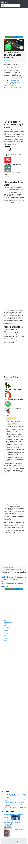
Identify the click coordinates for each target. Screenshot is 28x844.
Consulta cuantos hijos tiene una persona (14, 794)
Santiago (6, 630)
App (4, 567)
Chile (5, 623)
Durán (5, 642)
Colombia (6, 627)
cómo (7, 569)
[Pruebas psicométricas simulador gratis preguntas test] (15, 817)
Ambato (6, 637)
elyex (6, 2)
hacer (10, 569)
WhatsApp (9, 85)
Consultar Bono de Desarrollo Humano (14, 802)
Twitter (15, 36)
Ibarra (5, 640)
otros (21, 569)
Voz (12, 567)
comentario (19, 82)
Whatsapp (7, 36)
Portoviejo (6, 638)
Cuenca (6, 632)
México (5, 620)
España (5, 625)
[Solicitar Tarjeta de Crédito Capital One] (7, 833)
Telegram (21, 36)
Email (12, 36)
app (4, 569)
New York (6, 633)
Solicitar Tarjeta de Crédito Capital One (14, 829)
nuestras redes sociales (15, 80)
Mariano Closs (15, 569)
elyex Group (19, 841)
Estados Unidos (8, 622)
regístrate (6, 82)
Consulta (8, 567)
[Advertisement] (14, 22)
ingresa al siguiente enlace (15, 87)
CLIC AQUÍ (6, 380)
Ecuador (6, 619)
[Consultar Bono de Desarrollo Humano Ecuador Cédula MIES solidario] (8, 825)
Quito (5, 628)
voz (24, 569)
